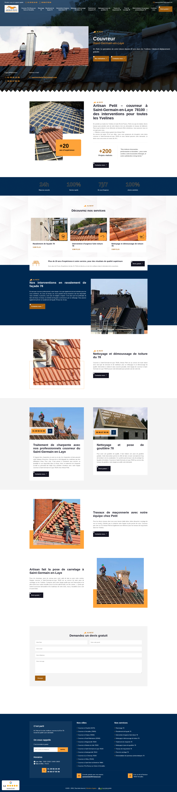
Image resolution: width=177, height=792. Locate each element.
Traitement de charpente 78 (92, 9)
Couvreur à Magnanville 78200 (87, 742)
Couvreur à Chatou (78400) (86, 735)
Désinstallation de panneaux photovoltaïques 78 (141, 9)
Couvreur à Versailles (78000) (87, 731)
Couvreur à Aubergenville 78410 (87, 752)
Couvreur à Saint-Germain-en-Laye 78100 (90, 749)
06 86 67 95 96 (46, 2)
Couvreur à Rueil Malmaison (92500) (89, 738)
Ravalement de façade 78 (50, 9)
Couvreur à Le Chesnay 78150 (87, 755)
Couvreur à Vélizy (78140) (86, 759)
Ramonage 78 (41, 9)
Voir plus (38, 247)
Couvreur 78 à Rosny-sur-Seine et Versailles (28, 9)
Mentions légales (91, 788)
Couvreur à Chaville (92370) (86, 728)
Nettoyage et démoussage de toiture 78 (78, 9)
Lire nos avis (11, 788)
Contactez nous (154, 9)
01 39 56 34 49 (32, 2)
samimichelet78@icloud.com (44, 77)
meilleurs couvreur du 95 (53, 730)
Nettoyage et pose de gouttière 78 (104, 9)
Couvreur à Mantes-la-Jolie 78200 (88, 745)
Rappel (62, 749)
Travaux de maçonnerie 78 (116, 9)
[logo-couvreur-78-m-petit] (11, 12)
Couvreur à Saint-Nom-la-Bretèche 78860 (90, 762)
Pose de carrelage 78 (126, 9)
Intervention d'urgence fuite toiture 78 (62, 9)
